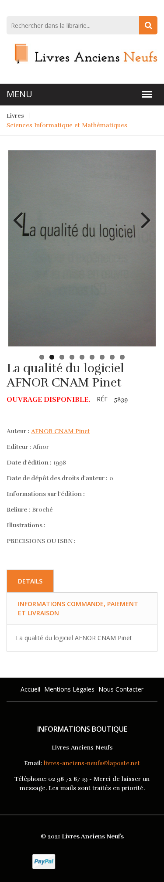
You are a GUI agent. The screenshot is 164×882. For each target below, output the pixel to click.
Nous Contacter (120, 689)
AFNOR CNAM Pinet (60, 431)
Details (30, 581)
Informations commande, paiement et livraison (78, 608)
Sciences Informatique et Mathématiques (67, 125)
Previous (21, 213)
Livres (15, 115)
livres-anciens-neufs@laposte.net (92, 763)
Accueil (30, 689)
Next (142, 213)
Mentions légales (69, 689)
